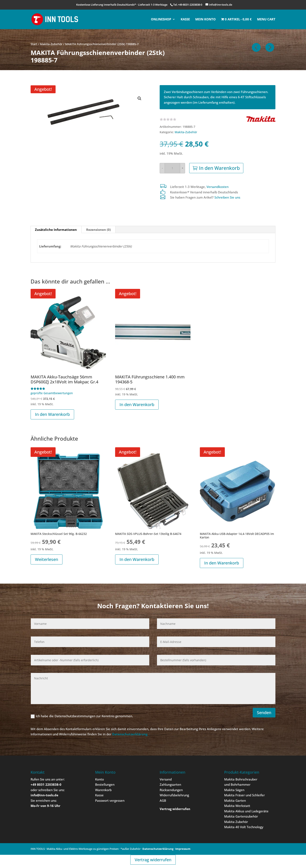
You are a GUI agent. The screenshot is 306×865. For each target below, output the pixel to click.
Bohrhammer (240, 784)
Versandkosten (217, 187)
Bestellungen (104, 784)
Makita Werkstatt (237, 806)
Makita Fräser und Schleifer (244, 795)
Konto (99, 779)
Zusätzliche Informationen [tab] (56, 229)
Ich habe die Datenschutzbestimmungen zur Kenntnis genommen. (84, 716)
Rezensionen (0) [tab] (98, 229)
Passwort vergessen (109, 800)
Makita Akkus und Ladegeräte (246, 811)
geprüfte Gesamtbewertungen (52, 393)
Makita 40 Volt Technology (243, 827)
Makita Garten (235, 800)
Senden (264, 712)
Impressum (182, 849)
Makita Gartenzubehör (241, 816)
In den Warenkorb (219, 168)
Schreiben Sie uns (227, 197)
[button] (139, 98)
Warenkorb (103, 790)
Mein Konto (205, 19)
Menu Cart (266, 19)
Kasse (185, 19)
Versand (166, 779)
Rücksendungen (171, 790)
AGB (163, 800)
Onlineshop (161, 19)
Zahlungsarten (170, 784)
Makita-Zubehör (51, 44)
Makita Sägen (234, 790)
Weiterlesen (46, 559)
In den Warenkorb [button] (52, 414)
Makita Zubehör (236, 822)
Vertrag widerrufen (153, 860)
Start (34, 44)
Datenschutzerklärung (157, 849)
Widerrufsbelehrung (174, 795)
